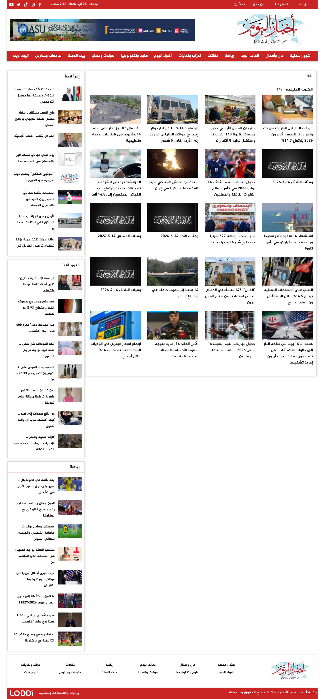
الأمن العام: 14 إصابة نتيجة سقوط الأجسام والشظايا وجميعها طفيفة (176, 350)
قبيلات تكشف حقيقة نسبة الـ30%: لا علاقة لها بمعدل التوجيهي (34, 96)
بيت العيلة (76, 56)
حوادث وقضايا (103, 56)
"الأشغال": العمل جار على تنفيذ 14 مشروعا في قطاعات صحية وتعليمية (115, 134)
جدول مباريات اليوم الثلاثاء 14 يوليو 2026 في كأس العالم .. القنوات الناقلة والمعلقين (231, 188)
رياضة (229, 56)
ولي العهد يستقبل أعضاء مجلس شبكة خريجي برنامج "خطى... (35, 119)
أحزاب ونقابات (189, 56)
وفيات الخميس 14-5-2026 (119, 236)
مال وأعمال (274, 56)
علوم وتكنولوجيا (134, 56)
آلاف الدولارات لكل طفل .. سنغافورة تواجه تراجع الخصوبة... (37, 350)
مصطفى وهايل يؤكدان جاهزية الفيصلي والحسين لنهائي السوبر (36, 533)
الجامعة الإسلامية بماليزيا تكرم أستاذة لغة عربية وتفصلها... (37, 284)
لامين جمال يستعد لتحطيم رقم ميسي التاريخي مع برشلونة (35, 509)
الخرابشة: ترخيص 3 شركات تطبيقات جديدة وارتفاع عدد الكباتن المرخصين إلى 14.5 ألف (116, 188)
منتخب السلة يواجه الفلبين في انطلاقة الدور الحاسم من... (35, 556)
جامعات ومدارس (48, 56)
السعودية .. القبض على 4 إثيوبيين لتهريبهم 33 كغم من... (35, 373)
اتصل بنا (281, 4)
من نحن (258, 4)
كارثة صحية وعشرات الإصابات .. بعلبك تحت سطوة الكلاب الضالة (34, 443)
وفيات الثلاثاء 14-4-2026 (120, 290)
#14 (279, 90)
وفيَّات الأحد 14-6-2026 (179, 236)
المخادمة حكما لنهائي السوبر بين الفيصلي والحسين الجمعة (39, 199)
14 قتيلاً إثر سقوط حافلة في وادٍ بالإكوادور (175, 293)
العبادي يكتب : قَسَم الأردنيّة (34, 136)
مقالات (213, 56)
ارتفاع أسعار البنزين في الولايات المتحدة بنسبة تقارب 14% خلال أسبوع (116, 350)
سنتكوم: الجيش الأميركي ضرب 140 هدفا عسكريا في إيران (173, 185)
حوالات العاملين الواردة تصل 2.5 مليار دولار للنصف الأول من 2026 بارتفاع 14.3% (288, 134)
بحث (241, 4)
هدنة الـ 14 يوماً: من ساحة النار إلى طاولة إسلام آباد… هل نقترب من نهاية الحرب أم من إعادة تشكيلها (288, 353)
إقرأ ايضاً (72, 76)
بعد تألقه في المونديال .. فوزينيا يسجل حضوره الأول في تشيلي (36, 486)
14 (309, 76)
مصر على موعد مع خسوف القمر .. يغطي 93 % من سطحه (36, 308)
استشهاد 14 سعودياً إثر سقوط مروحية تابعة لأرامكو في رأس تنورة (288, 242)
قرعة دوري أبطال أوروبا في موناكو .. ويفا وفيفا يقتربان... (35, 579)
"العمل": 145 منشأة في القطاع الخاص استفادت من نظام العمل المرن (230, 296)
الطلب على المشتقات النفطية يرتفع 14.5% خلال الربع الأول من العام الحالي (288, 296)
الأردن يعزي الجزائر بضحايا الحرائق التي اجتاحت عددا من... (36, 222)
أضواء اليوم (163, 56)
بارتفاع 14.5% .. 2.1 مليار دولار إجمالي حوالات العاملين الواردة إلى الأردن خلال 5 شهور (174, 134)
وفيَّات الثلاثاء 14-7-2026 (292, 182)
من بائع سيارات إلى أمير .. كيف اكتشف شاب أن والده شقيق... (36, 420)
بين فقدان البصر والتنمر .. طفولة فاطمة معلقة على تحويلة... (36, 397)
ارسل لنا (305, 4)
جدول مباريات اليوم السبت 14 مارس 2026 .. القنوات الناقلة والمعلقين (231, 350)
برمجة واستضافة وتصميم (58, 693)
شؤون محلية (300, 56)
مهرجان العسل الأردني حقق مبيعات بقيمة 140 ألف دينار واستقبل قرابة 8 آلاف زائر (232, 134)
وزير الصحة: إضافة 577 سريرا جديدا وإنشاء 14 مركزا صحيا (232, 239)
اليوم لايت (21, 56)
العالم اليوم (250, 56)
